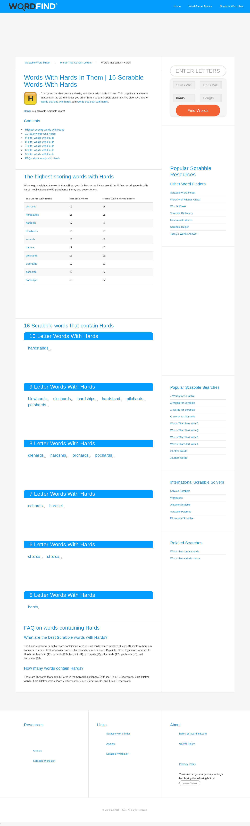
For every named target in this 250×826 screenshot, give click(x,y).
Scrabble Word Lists (232, 6)
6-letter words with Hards (39, 150)
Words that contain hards (184, 551)
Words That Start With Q (184, 430)
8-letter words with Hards (39, 141)
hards (33, 607)
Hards (27, 110)
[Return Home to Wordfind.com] (32, 11)
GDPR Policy (187, 743)
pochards (31, 271)
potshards (31, 255)
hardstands (32, 214)
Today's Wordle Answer (183, 233)
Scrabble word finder (118, 733)
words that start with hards (92, 101)
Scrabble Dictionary (181, 213)
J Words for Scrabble (182, 395)
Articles (37, 750)
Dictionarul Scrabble (182, 518)
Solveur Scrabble (180, 490)
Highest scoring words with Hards (44, 129)
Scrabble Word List (44, 760)
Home (177, 6)
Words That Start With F (184, 437)
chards (34, 556)
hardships (31, 280)
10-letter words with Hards (40, 133)
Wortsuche (176, 497)
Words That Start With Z (184, 423)
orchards (81, 455)
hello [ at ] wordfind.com (193, 733)
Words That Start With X (184, 444)
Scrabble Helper (179, 226)
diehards (36, 455)
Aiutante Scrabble (180, 504)
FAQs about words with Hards (42, 158)
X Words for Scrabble (182, 409)
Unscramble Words (181, 220)
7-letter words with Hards (39, 145)
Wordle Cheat (178, 206)
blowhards (32, 231)
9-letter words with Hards (39, 137)
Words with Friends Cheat (185, 199)
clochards (31, 263)
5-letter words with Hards (39, 154)
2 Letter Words (178, 450)
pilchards (31, 206)
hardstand (111, 398)
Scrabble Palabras (180, 511)
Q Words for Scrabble (182, 416)
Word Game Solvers (200, 6)
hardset (30, 247)
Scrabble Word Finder (182, 192)
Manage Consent (190, 783)
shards (53, 556)
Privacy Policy (187, 764)
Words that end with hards (56, 101)
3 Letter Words (178, 457)
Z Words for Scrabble (182, 402)
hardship (31, 222)
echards (30, 239)
